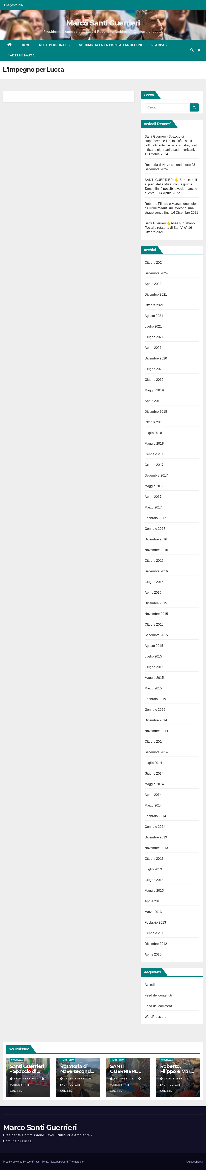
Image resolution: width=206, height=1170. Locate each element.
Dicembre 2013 (156, 837)
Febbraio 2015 (155, 699)
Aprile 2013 (153, 901)
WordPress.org (156, 1016)
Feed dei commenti (159, 1006)
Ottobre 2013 (154, 858)
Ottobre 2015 (154, 624)
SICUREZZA (17, 1060)
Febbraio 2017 (155, 518)
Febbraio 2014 (155, 816)
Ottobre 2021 (154, 305)
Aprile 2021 (153, 347)
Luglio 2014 (153, 763)
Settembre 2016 (156, 571)
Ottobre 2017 (154, 465)
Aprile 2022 (153, 284)
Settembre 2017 (156, 475)
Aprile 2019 (153, 401)
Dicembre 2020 (156, 358)
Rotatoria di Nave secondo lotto (168, 164)
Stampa (158, 45)
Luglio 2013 (153, 869)
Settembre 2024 (156, 273)
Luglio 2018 (153, 433)
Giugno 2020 (154, 369)
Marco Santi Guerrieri (103, 22)
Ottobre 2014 (154, 741)
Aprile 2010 (153, 954)
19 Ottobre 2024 (26, 1078)
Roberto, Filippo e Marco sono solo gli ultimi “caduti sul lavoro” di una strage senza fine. (170, 208)
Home (25, 45)
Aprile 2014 (153, 794)
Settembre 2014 (156, 752)
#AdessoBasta (21, 55)
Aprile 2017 (153, 496)
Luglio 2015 (153, 656)
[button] (192, 50)
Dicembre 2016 (156, 539)
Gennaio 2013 (155, 933)
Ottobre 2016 (154, 560)
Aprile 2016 (153, 592)
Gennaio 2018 (155, 454)
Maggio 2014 (154, 784)
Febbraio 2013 (155, 922)
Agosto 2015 (154, 645)
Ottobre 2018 (154, 422)
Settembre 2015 (156, 635)
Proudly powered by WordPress (21, 1161)
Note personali (54, 45)
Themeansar (76, 1161)
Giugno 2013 (154, 880)
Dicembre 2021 (156, 294)
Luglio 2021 (153, 326)
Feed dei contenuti (158, 995)
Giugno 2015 (154, 667)
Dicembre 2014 (156, 720)
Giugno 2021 (154, 337)
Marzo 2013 (153, 912)
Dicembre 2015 (156, 603)
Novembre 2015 (156, 614)
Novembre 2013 (156, 848)
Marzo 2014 (153, 805)
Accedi (150, 984)
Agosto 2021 (154, 316)
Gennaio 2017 (155, 528)
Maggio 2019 (154, 390)
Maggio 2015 (154, 677)
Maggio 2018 (154, 443)
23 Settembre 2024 (78, 1078)
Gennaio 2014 (155, 826)
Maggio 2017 (154, 486)
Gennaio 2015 (155, 709)
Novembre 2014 (156, 731)
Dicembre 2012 (156, 943)
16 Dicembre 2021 (177, 1078)
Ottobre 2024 (154, 262)
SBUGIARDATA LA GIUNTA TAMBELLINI (110, 45)
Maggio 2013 (154, 890)
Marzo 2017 (153, 507)
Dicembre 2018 (156, 411)
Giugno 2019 (154, 379)
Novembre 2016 (156, 550)
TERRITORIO (67, 1060)
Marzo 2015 (153, 688)
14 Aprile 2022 (125, 1078)
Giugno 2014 (154, 773)
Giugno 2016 (154, 582)
